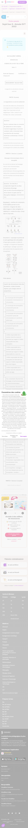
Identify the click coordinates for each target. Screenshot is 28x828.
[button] (3, 825)
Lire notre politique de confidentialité (8, 430)
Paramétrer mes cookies (14, 436)
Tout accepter (23, 436)
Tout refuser (5, 436)
